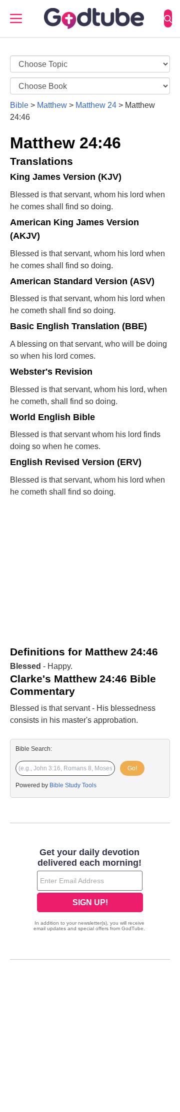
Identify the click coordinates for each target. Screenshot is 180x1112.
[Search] (168, 18)
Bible (19, 105)
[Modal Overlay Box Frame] (90, 891)
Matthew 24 (96, 105)
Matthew (52, 105)
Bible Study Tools (73, 785)
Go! (132, 768)
